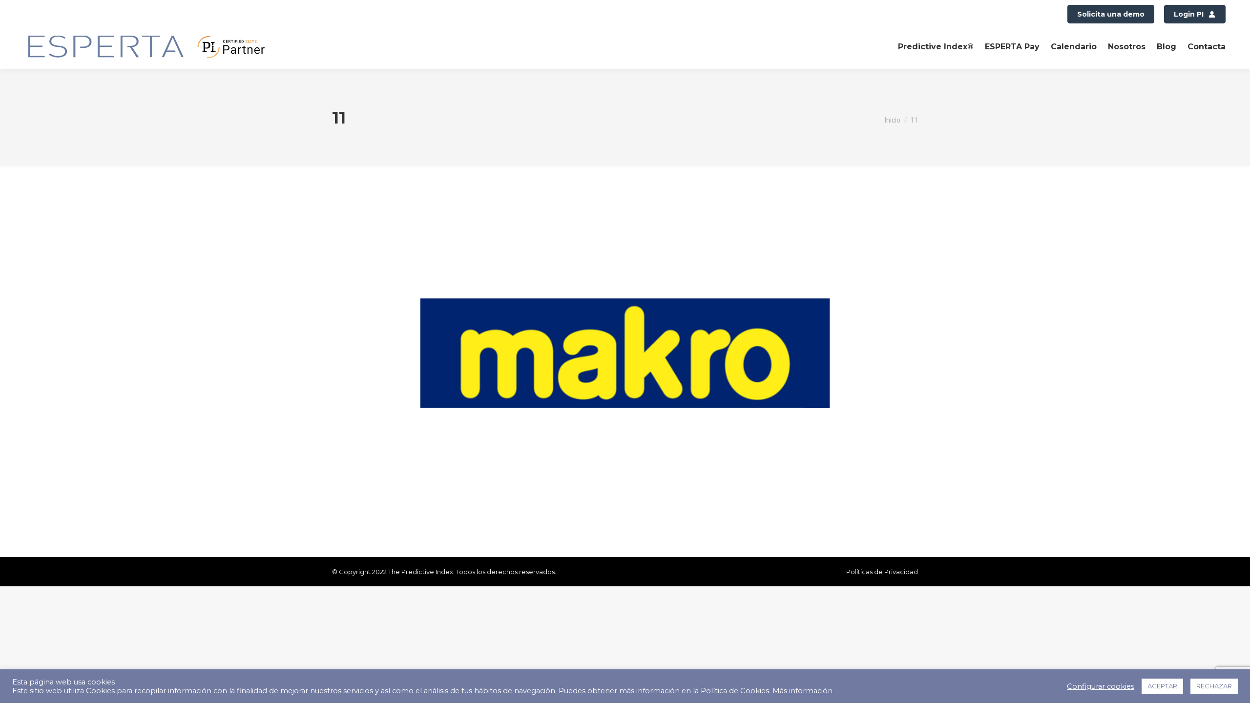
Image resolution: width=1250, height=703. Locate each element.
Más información (802, 690)
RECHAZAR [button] (1214, 686)
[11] (625, 353)
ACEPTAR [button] (1162, 686)
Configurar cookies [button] (1100, 686)
